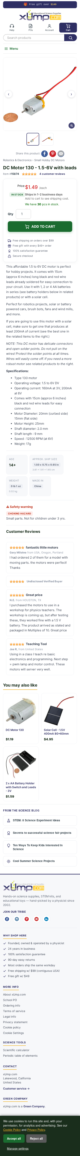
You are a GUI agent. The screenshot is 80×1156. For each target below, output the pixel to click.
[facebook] (7, 919)
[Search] (70, 37)
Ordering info (11, 1005)
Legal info (9, 1016)
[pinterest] (27, 919)
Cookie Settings (13, 1033)
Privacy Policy (36, 1130)
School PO (10, 1000)
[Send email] (61, 153)
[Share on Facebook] (44, 153)
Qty (10, 214)
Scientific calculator (16, 1050)
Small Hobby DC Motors (49, 160)
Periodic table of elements (20, 1055)
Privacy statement (15, 1022)
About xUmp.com (14, 994)
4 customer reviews (52, 173)
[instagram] (17, 919)
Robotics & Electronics (17, 160)
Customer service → (16, 1088)
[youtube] (36, 919)
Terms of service (14, 1011)
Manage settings (18, 1148)
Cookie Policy (12, 1130)
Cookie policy (12, 1027)
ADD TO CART (43, 226)
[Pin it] (52, 153)
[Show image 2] (47, 139)
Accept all (14, 1138)
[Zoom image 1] (40, 94)
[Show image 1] (32, 139)
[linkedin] (46, 919)
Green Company (34, 1106)
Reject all (36, 1138)
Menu (14, 49)
